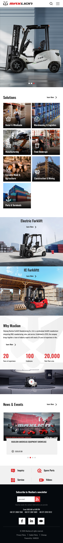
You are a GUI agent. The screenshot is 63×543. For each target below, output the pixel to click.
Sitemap (43, 535)
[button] (29, 83)
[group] (31, 433)
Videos (48, 479)
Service (20, 479)
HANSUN (36, 538)
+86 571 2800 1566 (16, 512)
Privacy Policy (21, 535)
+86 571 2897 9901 (30, 512)
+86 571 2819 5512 (45, 512)
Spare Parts (49, 470)
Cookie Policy (33, 535)
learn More (50, 97)
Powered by (28, 538)
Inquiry (20, 470)
